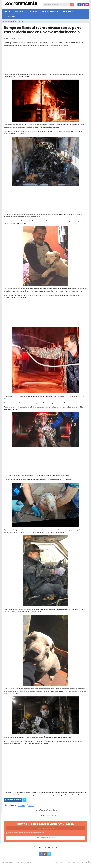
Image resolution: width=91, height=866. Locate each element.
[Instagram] (45, 854)
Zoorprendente (4, 862)
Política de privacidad (85, 862)
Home (4, 21)
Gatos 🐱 (33, 12)
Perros (19, 21)
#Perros (31, 805)
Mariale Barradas (11, 38)
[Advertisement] (45, 60)
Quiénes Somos (71, 862)
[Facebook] (41, 854)
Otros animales (49, 12)
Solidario (67, 12)
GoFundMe (22, 691)
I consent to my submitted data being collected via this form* (26, 832)
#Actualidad (21, 805)
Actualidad (9, 16)
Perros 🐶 (19, 12)
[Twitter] (49, 854)
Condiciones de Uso (59, 862)
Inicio (7, 12)
